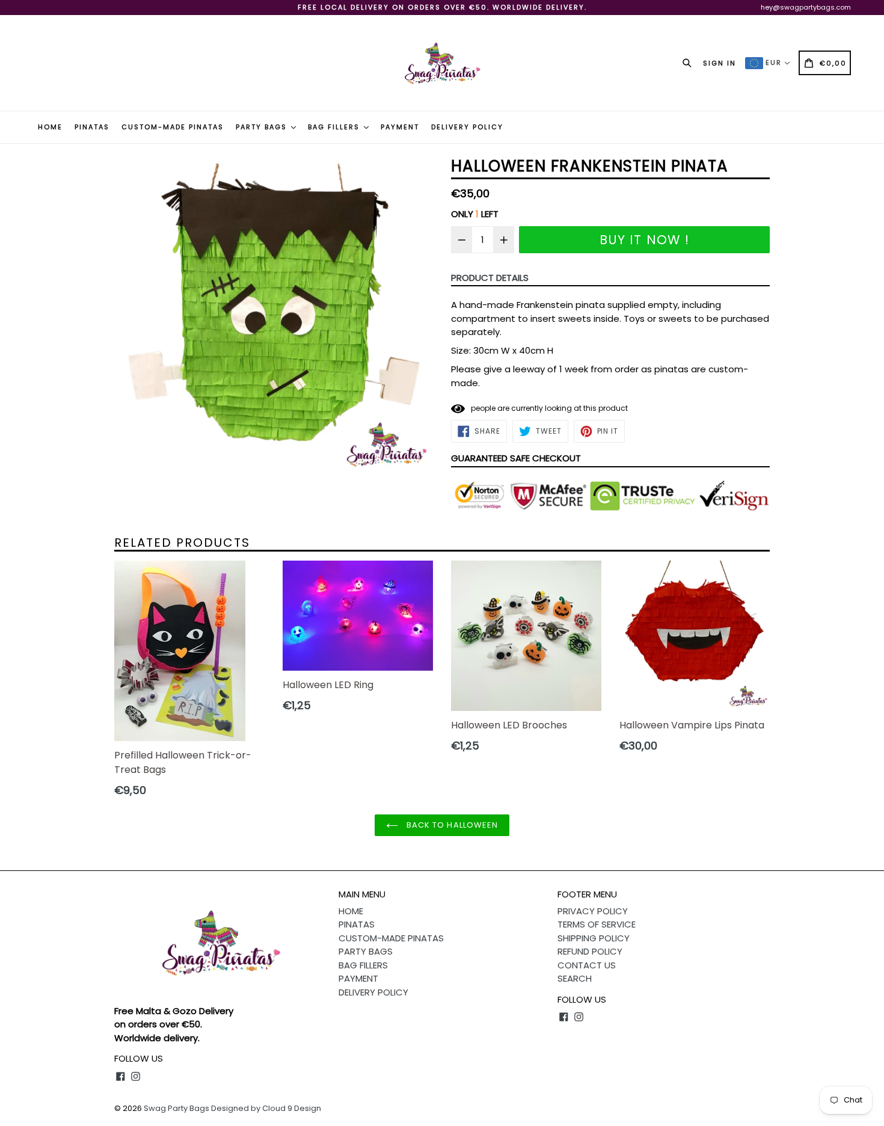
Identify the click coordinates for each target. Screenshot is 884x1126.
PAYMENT (400, 127)
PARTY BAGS (263, 127)
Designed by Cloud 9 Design (266, 1108)
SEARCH (574, 978)
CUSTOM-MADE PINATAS (172, 127)
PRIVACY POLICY (592, 911)
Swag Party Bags (176, 1108)
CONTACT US (586, 965)
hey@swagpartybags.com (806, 7)
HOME (50, 127)
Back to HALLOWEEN (451, 825)
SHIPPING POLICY (593, 938)
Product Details (490, 277)
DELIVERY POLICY (467, 127)
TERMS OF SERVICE (596, 924)
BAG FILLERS (335, 127)
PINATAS (92, 127)
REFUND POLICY (589, 951)
